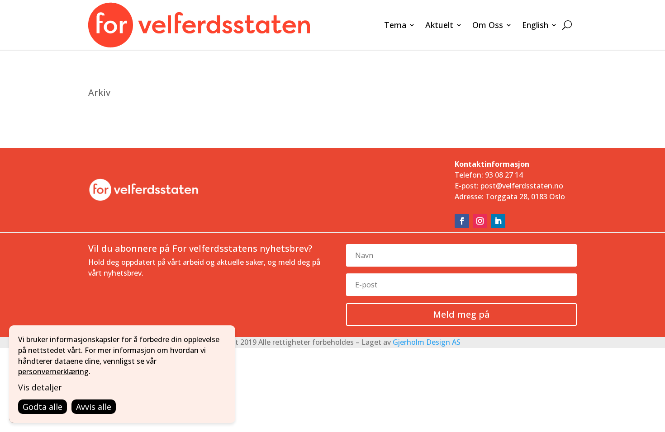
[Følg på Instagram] (480, 221)
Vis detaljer (40, 387)
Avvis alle (93, 406)
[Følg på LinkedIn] (498, 221)
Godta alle (42, 406)
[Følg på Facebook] (462, 221)
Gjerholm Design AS (427, 342)
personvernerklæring (53, 371)
